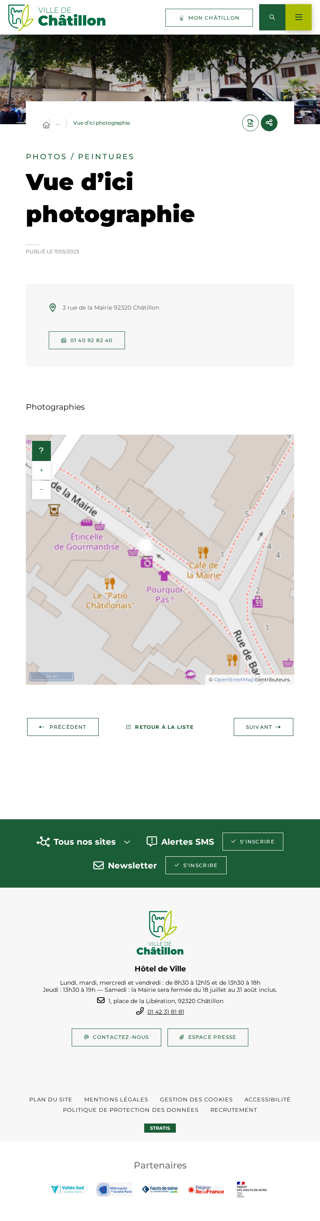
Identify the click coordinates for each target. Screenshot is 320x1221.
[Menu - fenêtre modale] (298, 17)
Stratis (160, 1128)
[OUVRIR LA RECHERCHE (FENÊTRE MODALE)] (272, 17)
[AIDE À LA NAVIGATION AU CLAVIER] (41, 451)
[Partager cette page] (269, 123)
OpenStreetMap (234, 679)
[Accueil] (46, 125)
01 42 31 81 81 (166, 1012)
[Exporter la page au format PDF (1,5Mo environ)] (250, 123)
